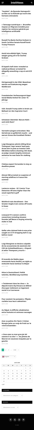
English (6, 356)
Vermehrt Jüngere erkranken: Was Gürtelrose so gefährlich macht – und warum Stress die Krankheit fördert (17, 133)
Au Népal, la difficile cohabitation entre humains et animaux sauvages (17, 311)
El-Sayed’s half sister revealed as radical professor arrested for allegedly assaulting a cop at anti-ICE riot (17, 69)
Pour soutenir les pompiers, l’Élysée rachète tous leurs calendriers (16, 300)
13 (17, 373)
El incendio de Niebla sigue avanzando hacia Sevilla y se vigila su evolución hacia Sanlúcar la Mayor (17, 261)
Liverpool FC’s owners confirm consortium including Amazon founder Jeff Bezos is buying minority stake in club (17, 218)
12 (12, 373)
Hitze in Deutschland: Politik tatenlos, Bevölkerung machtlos (15, 273)
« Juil (3, 384)
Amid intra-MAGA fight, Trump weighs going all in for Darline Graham (14, 55)
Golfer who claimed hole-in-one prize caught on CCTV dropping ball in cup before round (17, 232)
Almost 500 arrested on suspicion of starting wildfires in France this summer (16, 177)
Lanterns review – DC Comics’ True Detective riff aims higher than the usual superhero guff (16, 190)
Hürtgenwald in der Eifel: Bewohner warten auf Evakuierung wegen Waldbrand (16, 84)
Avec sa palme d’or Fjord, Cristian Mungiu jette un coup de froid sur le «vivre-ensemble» (16, 323)
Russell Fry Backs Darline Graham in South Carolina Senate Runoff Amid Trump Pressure (16, 42)
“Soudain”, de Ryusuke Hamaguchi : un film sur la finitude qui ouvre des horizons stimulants (16, 13)
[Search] (31, 3)
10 (4, 373)
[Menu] (3, 3)
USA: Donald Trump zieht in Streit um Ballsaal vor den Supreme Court (17, 110)
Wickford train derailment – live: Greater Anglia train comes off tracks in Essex (17, 203)
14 (21, 373)
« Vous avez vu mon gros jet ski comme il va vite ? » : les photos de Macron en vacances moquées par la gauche (16, 337)
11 (8, 373)
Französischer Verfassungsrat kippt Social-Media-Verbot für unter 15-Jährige (16, 97)
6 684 (15, 350)
